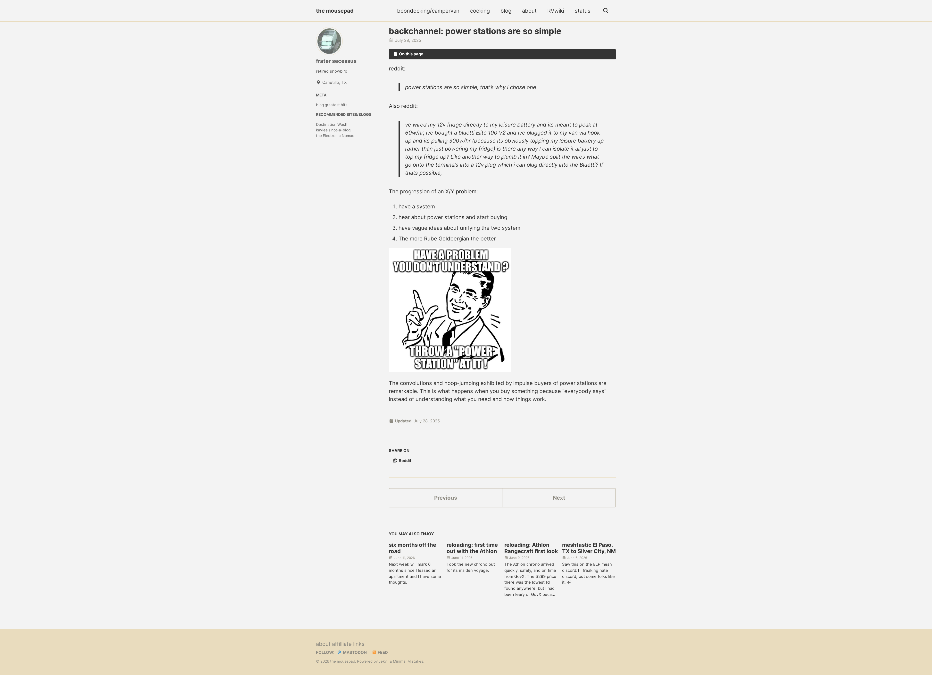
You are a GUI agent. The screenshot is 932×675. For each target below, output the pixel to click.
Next (559, 498)
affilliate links (348, 644)
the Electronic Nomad (335, 135)
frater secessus (336, 61)
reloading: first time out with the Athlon (472, 548)
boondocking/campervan (428, 11)
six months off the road (412, 548)
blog (505, 11)
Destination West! (331, 124)
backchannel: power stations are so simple (475, 31)
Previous (445, 498)
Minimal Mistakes (408, 661)
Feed (382, 652)
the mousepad (335, 11)
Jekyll (384, 661)
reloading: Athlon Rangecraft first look (531, 548)
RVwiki (555, 11)
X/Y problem (460, 191)
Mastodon (354, 652)
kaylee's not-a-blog (333, 130)
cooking (480, 11)
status (583, 11)
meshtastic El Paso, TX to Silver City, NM (589, 548)
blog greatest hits (331, 105)
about (529, 11)
